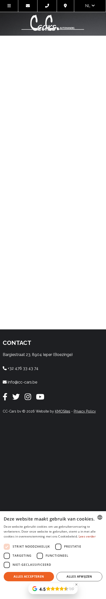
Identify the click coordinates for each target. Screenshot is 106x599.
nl (88, 5)
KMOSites (62, 411)
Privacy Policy (85, 411)
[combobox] (99, 517)
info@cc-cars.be (22, 382)
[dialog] (53, 555)
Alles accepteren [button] (29, 576)
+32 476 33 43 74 (22, 368)
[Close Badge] (76, 584)
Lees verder (87, 536)
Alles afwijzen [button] (79, 576)
